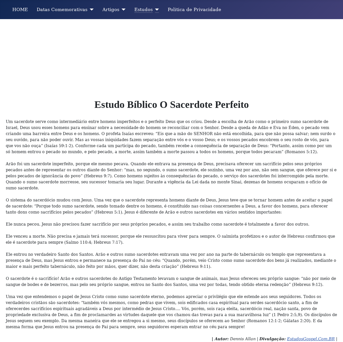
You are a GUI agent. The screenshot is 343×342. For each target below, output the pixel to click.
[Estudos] (156, 9)
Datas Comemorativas (62, 9)
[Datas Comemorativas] (90, 9)
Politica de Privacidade (194, 9)
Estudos (143, 9)
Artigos (110, 9)
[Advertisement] (171, 57)
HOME (20, 9)
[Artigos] (122, 9)
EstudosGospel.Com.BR (311, 338)
